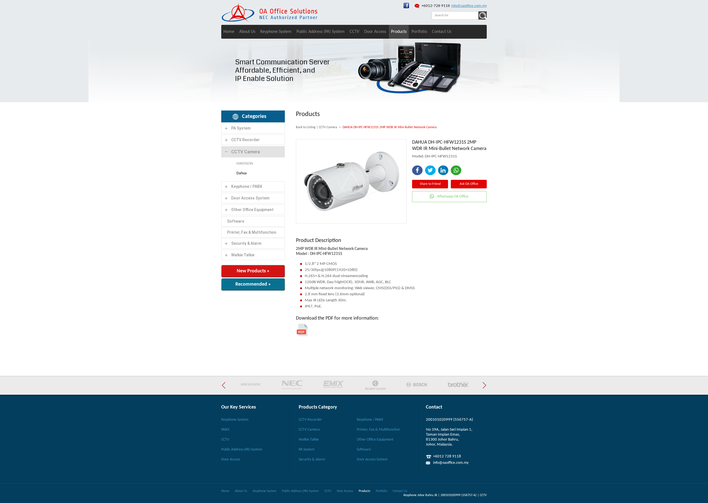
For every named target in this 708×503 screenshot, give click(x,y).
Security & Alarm (246, 243)
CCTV (354, 32)
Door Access (375, 32)
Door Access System (250, 198)
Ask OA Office (469, 184)
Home (228, 32)
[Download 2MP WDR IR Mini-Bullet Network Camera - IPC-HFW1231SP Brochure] (302, 335)
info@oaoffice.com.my (469, 6)
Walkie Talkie (242, 255)
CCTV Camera (245, 151)
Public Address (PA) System (320, 32)
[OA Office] (269, 21)
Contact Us (441, 32)
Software (235, 221)
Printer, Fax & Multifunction (251, 232)
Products (399, 32)
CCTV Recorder (245, 140)
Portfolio (419, 32)
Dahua (241, 173)
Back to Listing (306, 127)
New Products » (253, 271)
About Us (247, 32)
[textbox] (455, 15)
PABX (225, 430)
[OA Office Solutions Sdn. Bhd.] (406, 7)
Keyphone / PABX (246, 186)
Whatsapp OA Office (452, 196)
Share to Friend (430, 184)
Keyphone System (275, 32)
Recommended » (253, 284)
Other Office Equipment (252, 209)
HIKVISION (244, 164)
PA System (241, 128)
